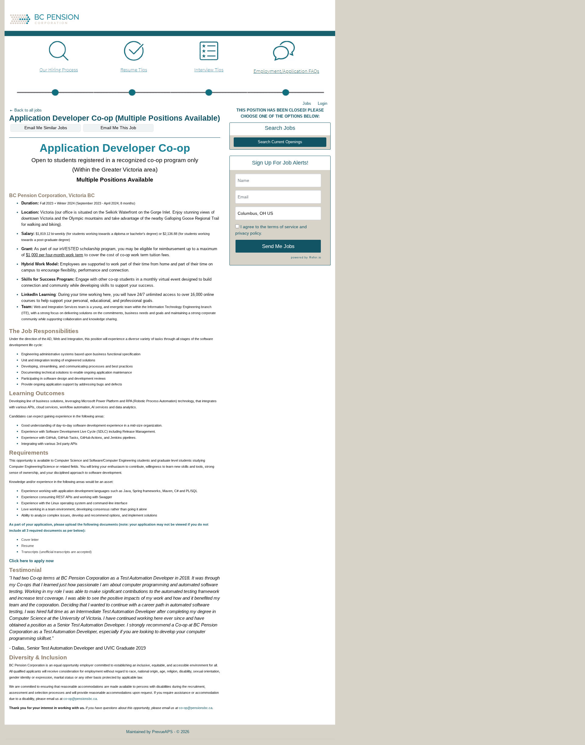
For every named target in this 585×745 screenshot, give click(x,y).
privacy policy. (248, 233)
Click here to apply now (31, 561)
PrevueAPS (162, 731)
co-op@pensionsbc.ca (80, 699)
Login (322, 103)
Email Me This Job (118, 127)
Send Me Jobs (278, 246)
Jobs (307, 103)
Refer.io (315, 257)
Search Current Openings (280, 142)
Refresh (207, 731)
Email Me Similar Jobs (45, 127)
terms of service (283, 226)
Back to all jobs (27, 110)
